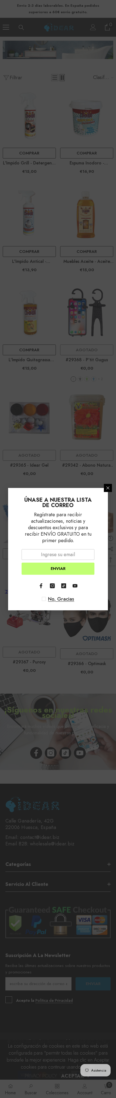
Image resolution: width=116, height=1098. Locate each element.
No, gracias (61, 599)
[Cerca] (108, 488)
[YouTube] (75, 585)
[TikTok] (63, 585)
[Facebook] (41, 585)
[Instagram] (52, 585)
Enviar (58, 569)
